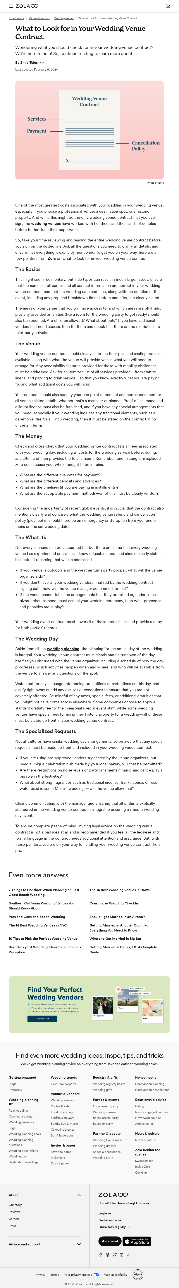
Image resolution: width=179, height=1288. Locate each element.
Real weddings (19, 1110)
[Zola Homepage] (27, 6)
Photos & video (61, 1106)
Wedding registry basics (109, 1084)
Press (12, 1226)
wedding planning (63, 648)
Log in (102, 1213)
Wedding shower (104, 1112)
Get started (110, 1241)
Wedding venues (64, 18)
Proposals (15, 1090)
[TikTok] (128, 1256)
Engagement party (105, 1106)
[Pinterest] (107, 1256)
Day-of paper (60, 1163)
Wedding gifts (102, 1090)
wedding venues (46, 223)
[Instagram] (121, 1256)
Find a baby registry (112, 1227)
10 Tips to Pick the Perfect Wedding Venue (43, 939)
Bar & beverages (62, 1135)
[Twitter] (114, 1256)
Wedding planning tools (25, 1134)
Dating (139, 1106)
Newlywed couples (148, 1117)
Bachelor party (103, 1123)
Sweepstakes (144, 1160)
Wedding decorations (23, 1150)
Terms (55, 1274)
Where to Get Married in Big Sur (115, 939)
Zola (52, 258)
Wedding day (18, 1156)
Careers (14, 1219)
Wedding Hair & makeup (109, 1140)
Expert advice (16, 18)
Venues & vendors (39, 18)
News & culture (145, 1140)
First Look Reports (63, 1084)
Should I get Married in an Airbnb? (117, 917)
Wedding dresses (104, 1146)
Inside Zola (142, 1166)
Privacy (40, 1274)
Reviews (14, 1212)
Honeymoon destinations (152, 1090)
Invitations (58, 1157)
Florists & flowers (62, 1117)
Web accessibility (115, 1274)
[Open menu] (11, 6)
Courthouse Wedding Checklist (115, 903)
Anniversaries (144, 1123)
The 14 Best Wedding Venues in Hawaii (120, 890)
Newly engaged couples (151, 1112)
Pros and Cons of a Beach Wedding (37, 917)
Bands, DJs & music (64, 1123)
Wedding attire (103, 1157)
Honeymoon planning (149, 1084)
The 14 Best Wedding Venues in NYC (38, 925)
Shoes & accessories (106, 1152)
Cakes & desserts (62, 1129)
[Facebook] (100, 1256)
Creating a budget (21, 1116)
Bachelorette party (106, 1117)
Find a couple (107, 1220)
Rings (12, 1084)
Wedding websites (21, 1122)
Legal (12, 1128)
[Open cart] (168, 6)
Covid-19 (141, 1172)
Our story (15, 1205)
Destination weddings (23, 1162)
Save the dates (61, 1152)
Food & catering (62, 1112)
